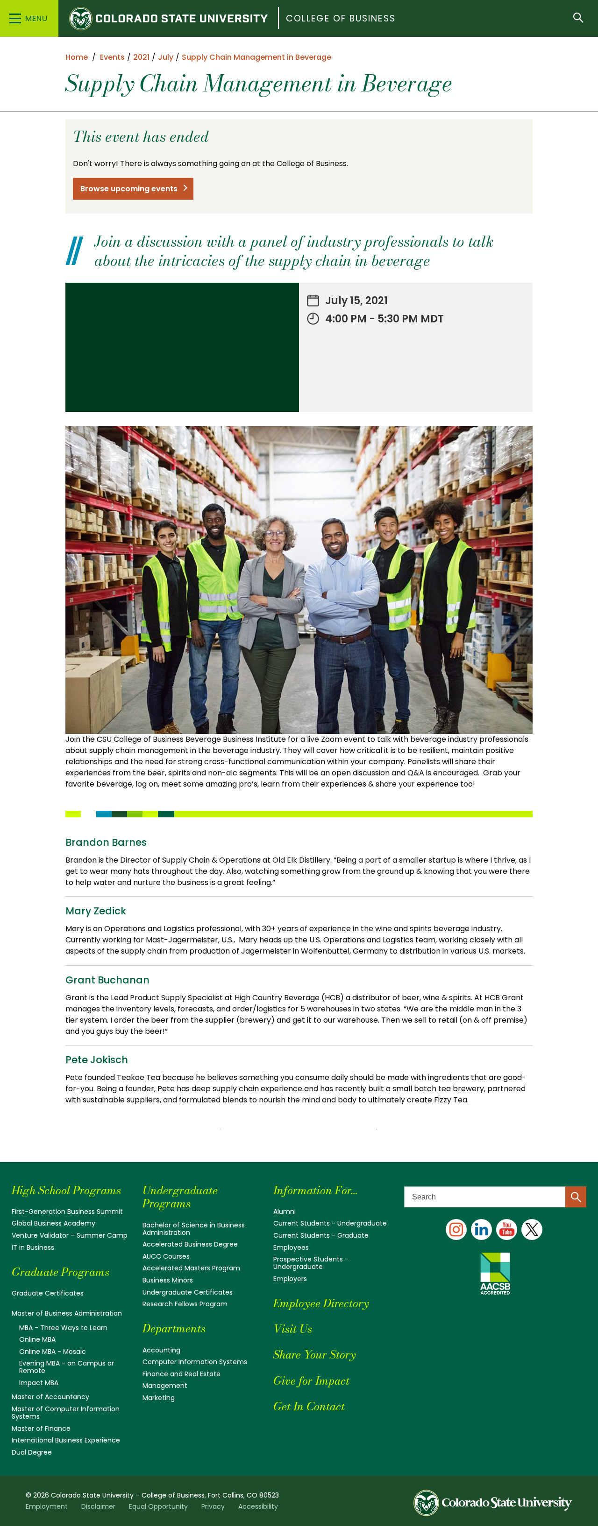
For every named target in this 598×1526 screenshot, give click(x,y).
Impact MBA (38, 1382)
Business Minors (167, 1280)
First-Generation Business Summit (67, 1211)
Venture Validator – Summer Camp (70, 1235)
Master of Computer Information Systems (66, 1412)
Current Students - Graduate (321, 1235)
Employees (291, 1247)
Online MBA (37, 1339)
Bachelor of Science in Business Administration (193, 1228)
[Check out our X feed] (531, 1229)
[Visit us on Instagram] (456, 1229)
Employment (47, 1506)
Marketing (158, 1397)
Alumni (284, 1211)
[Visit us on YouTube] (506, 1229)
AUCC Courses (166, 1256)
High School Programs (66, 1190)
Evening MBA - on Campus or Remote (66, 1367)
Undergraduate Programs (180, 1197)
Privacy (213, 1506)
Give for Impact (311, 1380)
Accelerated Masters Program (191, 1268)
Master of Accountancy (50, 1396)
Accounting (161, 1350)
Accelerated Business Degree (190, 1244)
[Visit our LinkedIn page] (481, 1229)
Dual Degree (32, 1452)
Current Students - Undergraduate (330, 1223)
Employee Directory (321, 1303)
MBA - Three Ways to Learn (63, 1327)
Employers (290, 1278)
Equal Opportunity (158, 1506)
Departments (174, 1328)
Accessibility (258, 1506)
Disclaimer (98, 1506)
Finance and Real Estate (181, 1374)
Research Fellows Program (185, 1304)
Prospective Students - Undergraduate (311, 1262)
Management (164, 1385)
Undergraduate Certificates (187, 1292)
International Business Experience (66, 1440)
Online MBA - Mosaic (52, 1351)
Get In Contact (309, 1406)
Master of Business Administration (67, 1313)
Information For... (315, 1190)
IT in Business (33, 1247)
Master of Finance (41, 1428)
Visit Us (292, 1329)
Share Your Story (314, 1354)
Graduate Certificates (48, 1293)
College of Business (341, 18)
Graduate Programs (60, 1272)
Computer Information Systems (194, 1361)
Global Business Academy (53, 1223)
